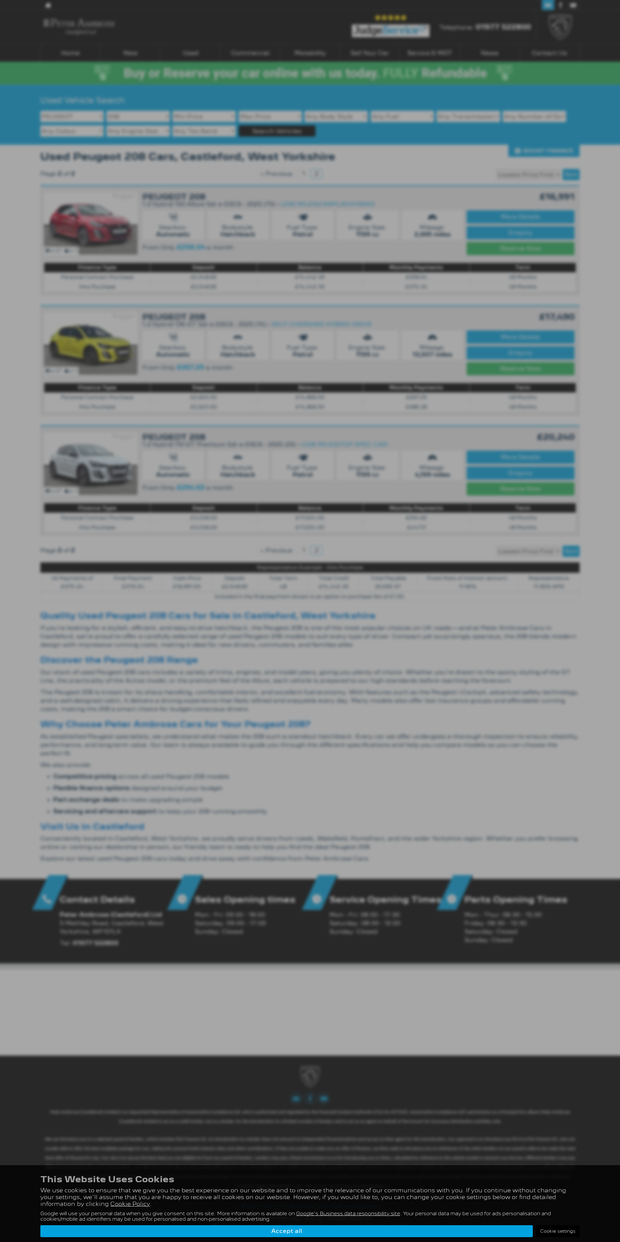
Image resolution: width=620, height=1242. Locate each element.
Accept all (286, 1230)
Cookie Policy (130, 1203)
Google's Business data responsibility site (348, 1213)
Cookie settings (557, 1231)
